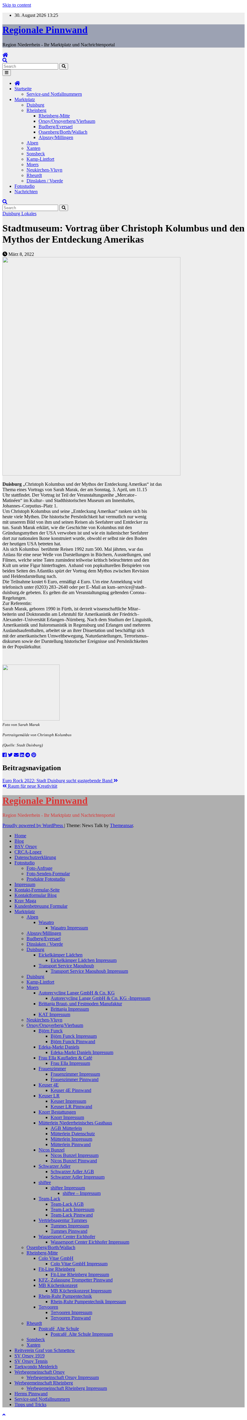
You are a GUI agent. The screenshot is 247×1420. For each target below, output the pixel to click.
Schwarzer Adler (54, 1166)
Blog (19, 841)
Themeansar (121, 825)
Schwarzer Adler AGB (72, 1171)
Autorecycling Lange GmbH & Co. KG (77, 992)
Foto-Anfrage (39, 868)
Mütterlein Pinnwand (71, 1144)
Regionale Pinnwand (45, 29)
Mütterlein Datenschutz (73, 1133)
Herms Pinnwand (31, 1393)
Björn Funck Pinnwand (73, 1041)
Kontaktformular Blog (35, 895)
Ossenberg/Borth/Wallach (63, 132)
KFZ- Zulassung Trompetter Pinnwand (76, 1279)
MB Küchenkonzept (58, 1285)
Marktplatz (24, 99)
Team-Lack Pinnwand (72, 1214)
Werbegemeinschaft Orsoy (39, 1372)
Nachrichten (26, 191)
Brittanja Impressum (70, 1009)
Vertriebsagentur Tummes (63, 1220)
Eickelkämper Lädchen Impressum (84, 960)
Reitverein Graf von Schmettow (44, 1350)
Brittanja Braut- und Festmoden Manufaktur (80, 1003)
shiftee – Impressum (82, 1193)
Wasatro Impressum (69, 927)
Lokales (28, 213)
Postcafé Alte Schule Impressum (82, 1334)
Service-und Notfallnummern (54, 94)
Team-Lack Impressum (72, 1209)
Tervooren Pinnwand (71, 1317)
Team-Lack (49, 1198)
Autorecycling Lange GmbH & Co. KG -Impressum (100, 998)
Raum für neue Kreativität (32, 786)
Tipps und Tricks (30, 1404)
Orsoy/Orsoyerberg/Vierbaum (67, 121)
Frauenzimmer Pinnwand (74, 1079)
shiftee (45, 1182)
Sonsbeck (36, 153)
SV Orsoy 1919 (29, 1355)
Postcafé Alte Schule (59, 1328)
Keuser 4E (49, 1084)
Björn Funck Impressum (74, 1036)
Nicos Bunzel (51, 1149)
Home (20, 835)
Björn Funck (51, 1030)
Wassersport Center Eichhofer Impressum (90, 1242)
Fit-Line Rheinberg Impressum (80, 1274)
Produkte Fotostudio (46, 879)
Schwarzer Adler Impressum (78, 1177)
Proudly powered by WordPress (33, 825)
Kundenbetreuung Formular (40, 906)
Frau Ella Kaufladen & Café (65, 1057)
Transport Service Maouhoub (66, 965)
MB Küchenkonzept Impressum (81, 1290)
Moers (33, 164)
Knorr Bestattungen (57, 1112)
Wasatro (46, 922)
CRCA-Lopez (28, 851)
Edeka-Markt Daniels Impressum (82, 1052)
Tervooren (48, 1307)
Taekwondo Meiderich (36, 1366)
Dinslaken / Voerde (45, 180)
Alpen (32, 142)
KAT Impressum (54, 1014)
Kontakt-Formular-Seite (37, 889)
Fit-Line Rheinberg (57, 1269)
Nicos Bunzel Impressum (74, 1155)
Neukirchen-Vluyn (44, 169)
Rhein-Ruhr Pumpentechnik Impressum (88, 1301)
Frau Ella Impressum (70, 1063)
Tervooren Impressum (71, 1312)
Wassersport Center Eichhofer (67, 1236)
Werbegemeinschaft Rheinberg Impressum (67, 1388)
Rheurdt (34, 175)
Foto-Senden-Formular (48, 873)
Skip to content (16, 5)
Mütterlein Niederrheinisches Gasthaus (75, 1122)
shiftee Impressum (68, 1187)
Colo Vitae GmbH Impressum (79, 1263)
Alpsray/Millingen (56, 137)
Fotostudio (24, 186)
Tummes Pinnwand (69, 1231)
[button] (4, 60)
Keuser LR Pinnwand (71, 1106)
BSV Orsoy (25, 846)
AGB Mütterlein (66, 1128)
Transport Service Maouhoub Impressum (89, 971)
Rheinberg (36, 110)
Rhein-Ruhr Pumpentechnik (65, 1296)
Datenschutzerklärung (35, 857)
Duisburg (35, 104)
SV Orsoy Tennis (31, 1361)
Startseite (23, 88)
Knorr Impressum (67, 1117)
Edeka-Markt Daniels (59, 1046)
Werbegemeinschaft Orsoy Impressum (63, 1377)
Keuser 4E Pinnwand (71, 1090)
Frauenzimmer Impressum (75, 1074)
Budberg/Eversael (56, 126)
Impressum (24, 884)
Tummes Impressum (70, 1225)
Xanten (33, 148)
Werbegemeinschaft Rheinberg (43, 1382)
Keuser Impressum (68, 1101)
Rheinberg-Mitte (54, 115)
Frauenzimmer (52, 1068)
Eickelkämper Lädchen (61, 954)
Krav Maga (25, 900)
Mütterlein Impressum (71, 1139)
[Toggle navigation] (6, 73)
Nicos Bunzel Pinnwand (74, 1160)
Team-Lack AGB (67, 1204)
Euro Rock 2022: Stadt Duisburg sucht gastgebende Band (58, 780)
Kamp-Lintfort (40, 159)
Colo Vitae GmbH (56, 1258)
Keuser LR (49, 1095)
